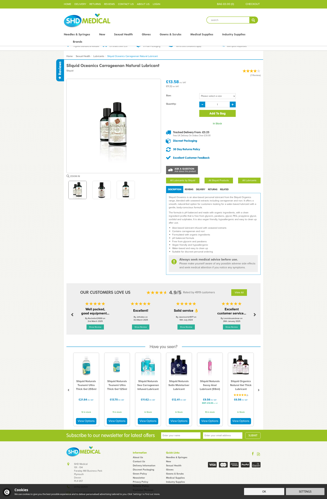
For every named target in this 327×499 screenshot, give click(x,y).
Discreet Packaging (185, 140)
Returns (212, 189)
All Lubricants (249, 180)
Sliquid (69, 70)
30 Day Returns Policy (186, 149)
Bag (219, 4)
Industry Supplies (175, 482)
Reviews (60, 68)
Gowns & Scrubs (175, 474)
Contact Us (139, 461)
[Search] (253, 20)
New (168, 461)
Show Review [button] (95, 327)
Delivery (200, 189)
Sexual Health (173, 465)
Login (156, 4)
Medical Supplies (175, 478)
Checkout (253, 4)
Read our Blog (258, 454)
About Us (138, 457)
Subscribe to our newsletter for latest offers (110, 435)
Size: (168, 95)
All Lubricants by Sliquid (182, 180)
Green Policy (140, 474)
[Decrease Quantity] (202, 104)
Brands (77, 42)
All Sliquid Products (219, 180)
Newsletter (139, 478)
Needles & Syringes (176, 457)
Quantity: (171, 104)
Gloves (170, 469)
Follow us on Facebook (253, 454)
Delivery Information (144, 465)
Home (67, 4)
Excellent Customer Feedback (191, 157)
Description (174, 189)
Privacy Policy (140, 482)
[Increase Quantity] (233, 104)
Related (224, 189)
